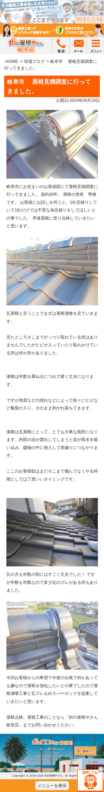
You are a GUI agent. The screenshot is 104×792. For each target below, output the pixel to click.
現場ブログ (34, 61)
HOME (11, 61)
